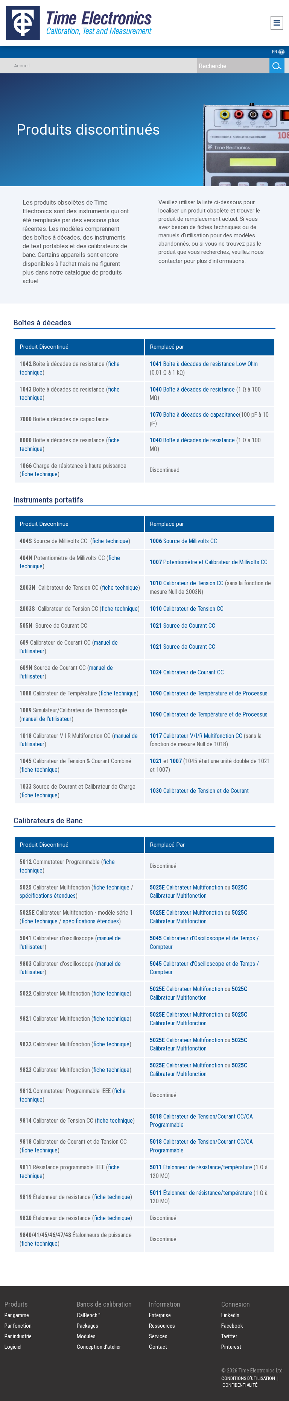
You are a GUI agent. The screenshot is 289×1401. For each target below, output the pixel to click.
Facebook (232, 1325)
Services (158, 1336)
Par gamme (17, 1315)
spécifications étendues (48, 895)
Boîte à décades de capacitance (194, 414)
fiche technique (39, 474)
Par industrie (18, 1336)
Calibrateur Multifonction (186, 887)
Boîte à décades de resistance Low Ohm (204, 363)
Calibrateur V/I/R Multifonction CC (196, 735)
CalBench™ (88, 1315)
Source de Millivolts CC (183, 541)
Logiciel (13, 1346)
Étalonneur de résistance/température (201, 1167)
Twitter (229, 1336)
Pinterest (231, 1346)
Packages (87, 1325)
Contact (158, 1346)
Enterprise (160, 1315)
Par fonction (18, 1325)
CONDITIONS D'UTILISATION (248, 1378)
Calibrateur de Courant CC (187, 672)
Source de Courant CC (182, 625)
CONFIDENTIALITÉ (239, 1385)
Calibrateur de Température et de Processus (209, 693)
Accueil (22, 65)
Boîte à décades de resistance (192, 389)
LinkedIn (230, 1315)
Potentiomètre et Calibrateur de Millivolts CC (209, 562)
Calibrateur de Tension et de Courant (199, 790)
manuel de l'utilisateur (46, 719)
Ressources (162, 1325)
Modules (86, 1336)
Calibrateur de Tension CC (187, 583)
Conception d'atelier (99, 1346)
